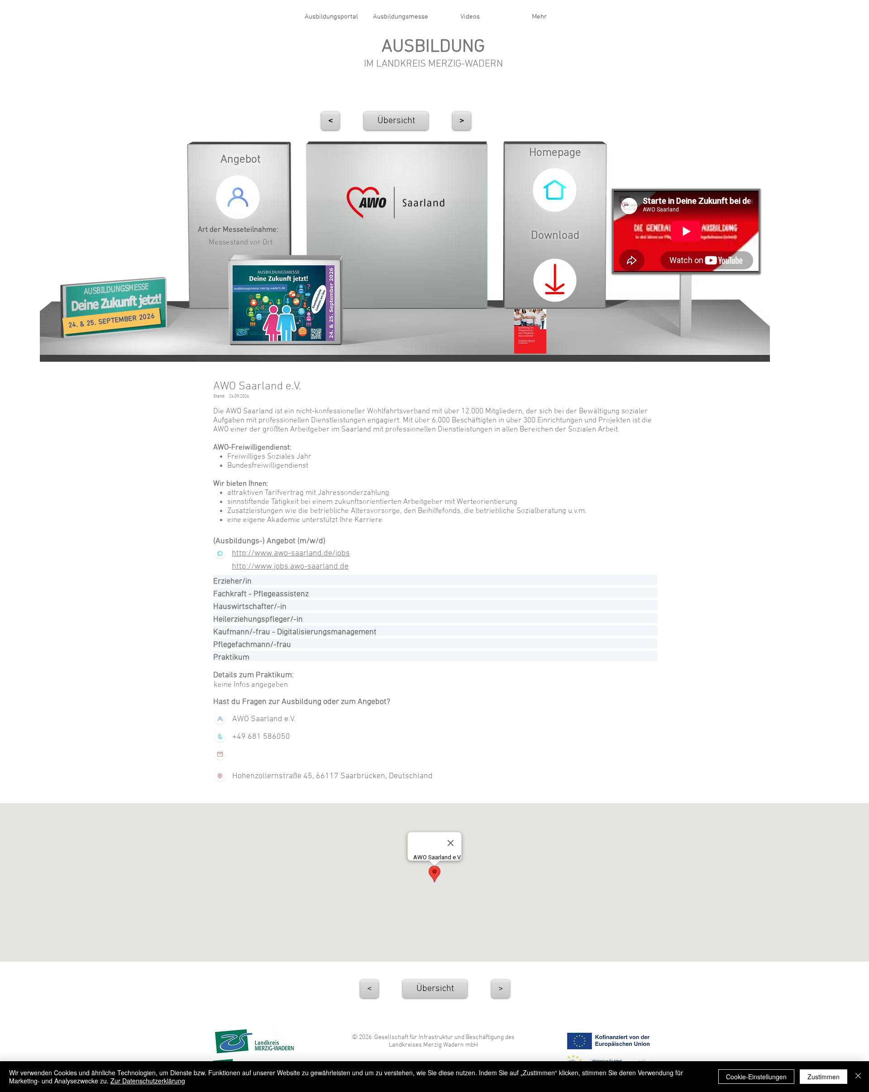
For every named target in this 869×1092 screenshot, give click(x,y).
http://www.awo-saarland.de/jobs (291, 553)
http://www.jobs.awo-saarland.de (290, 566)
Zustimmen (823, 1076)
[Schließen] (858, 1076)
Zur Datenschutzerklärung (147, 1080)
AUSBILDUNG (433, 47)
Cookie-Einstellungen (756, 1076)
